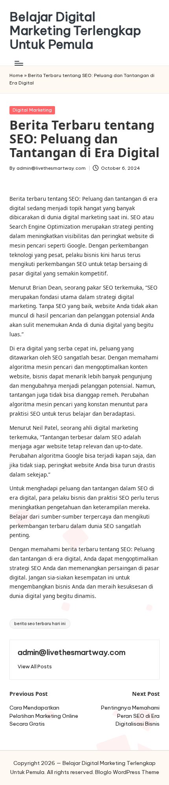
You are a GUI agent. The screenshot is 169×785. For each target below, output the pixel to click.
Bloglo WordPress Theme (127, 772)
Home (16, 75)
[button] (35, 666)
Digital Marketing (32, 110)
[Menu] (18, 63)
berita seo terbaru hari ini (40, 623)
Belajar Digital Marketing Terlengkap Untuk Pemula (75, 30)
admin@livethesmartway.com (71, 652)
